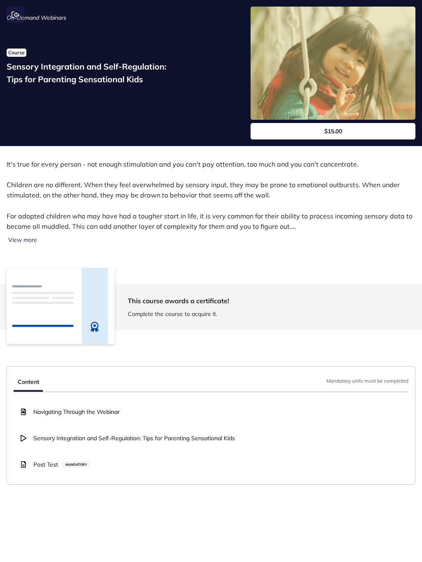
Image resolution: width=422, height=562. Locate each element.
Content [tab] (28, 382)
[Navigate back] (15, 15)
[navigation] (211, 382)
